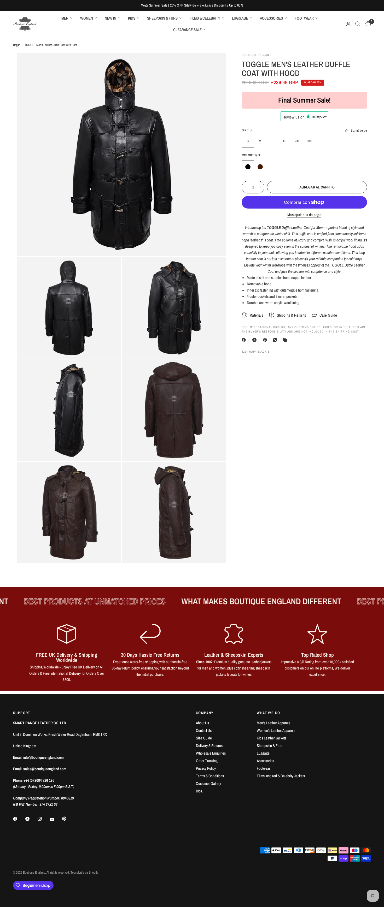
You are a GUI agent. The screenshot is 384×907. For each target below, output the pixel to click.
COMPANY (205, 713)
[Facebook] (245, 340)
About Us (202, 723)
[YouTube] (55, 819)
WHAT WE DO (268, 713)
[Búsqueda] (358, 24)
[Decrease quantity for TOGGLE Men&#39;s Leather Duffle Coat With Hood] (246, 187)
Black (248, 167)
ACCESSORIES (271, 18)
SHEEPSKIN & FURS (162, 18)
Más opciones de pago (304, 214)
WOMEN (86, 18)
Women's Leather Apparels (276, 730)
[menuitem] (66, 18)
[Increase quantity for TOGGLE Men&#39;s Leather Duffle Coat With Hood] (260, 187)
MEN (64, 18)
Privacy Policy (206, 768)
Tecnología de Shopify (84, 872)
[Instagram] (43, 819)
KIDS (131, 18)
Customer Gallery (208, 783)
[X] (255, 340)
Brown (260, 167)
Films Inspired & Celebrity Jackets (281, 776)
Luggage (263, 753)
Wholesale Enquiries (211, 753)
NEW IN (110, 18)
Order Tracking (207, 760)
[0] (367, 24)
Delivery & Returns (209, 745)
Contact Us (204, 730)
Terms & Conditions (210, 776)
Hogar (16, 45)
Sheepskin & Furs (269, 745)
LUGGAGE (240, 18)
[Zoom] (215, 64)
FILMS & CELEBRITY (204, 18)
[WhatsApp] (276, 340)
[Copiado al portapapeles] (286, 340)
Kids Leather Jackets (271, 738)
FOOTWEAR (304, 18)
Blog (199, 791)
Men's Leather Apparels (273, 723)
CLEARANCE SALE (187, 29)
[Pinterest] (266, 340)
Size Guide (204, 738)
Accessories (265, 760)
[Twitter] (31, 819)
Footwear (263, 768)
